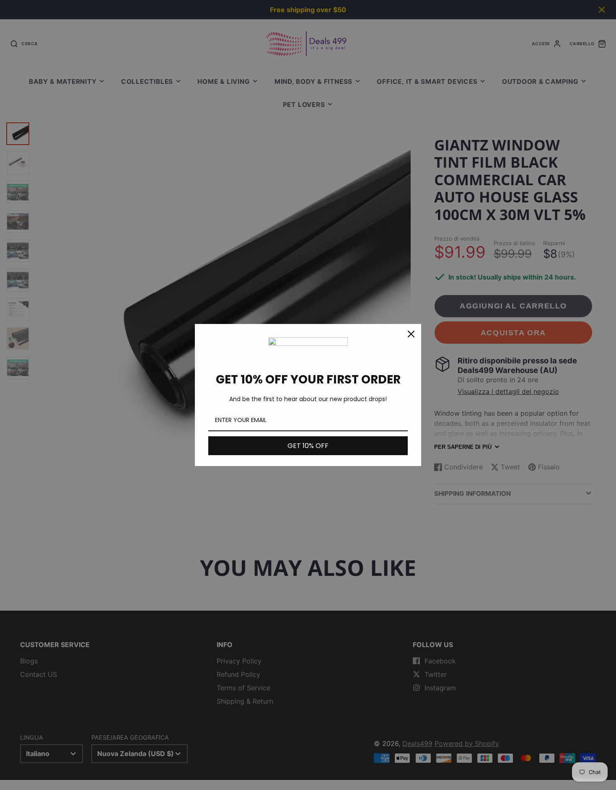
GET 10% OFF (308, 446)
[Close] (411, 334)
